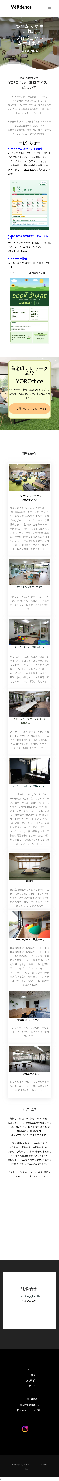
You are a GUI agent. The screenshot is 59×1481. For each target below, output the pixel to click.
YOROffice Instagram (18, 251)
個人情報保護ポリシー (30, 1405)
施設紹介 (31, 1381)
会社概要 (31, 1375)
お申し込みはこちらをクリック (29, 408)
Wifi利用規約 (30, 1399)
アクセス (31, 1386)
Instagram (29, 170)
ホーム (30, 1369)
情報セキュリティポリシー (31, 1410)
